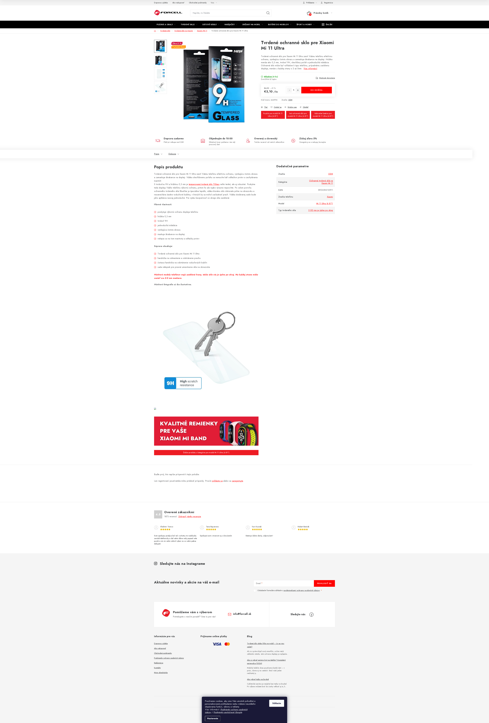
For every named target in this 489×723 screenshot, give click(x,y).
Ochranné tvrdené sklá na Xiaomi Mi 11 (321, 182)
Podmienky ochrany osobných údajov (169, 658)
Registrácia (328, 2)
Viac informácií (310, 68)
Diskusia (172, 153)
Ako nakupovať (178, 2)
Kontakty (157, 667)
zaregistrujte (237, 480)
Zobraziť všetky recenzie (189, 516)
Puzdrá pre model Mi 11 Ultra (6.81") (273, 114)
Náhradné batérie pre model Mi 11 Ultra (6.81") (323, 114)
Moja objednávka (161, 672)
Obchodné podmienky (198, 2)
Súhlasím (276, 703)
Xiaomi (330, 196)
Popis (156, 153)
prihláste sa (217, 480)
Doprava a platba (161, 2)
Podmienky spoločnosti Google (228, 712)
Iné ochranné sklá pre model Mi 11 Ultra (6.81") (298, 114)
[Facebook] (311, 615)
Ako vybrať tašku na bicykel (258, 679)
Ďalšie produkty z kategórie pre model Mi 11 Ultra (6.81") (206, 452)
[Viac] (327, 24)
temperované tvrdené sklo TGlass (204, 184)
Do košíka (317, 90)
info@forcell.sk (242, 614)
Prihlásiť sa (324, 583)
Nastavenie (212, 718)
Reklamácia (158, 663)
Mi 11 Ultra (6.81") (324, 203)
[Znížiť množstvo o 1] (289, 90)
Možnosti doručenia (327, 78)
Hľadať (268, 13)
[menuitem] (166, 24)
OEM (290, 100)
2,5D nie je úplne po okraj (320, 210)
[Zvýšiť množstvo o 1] (298, 90)
